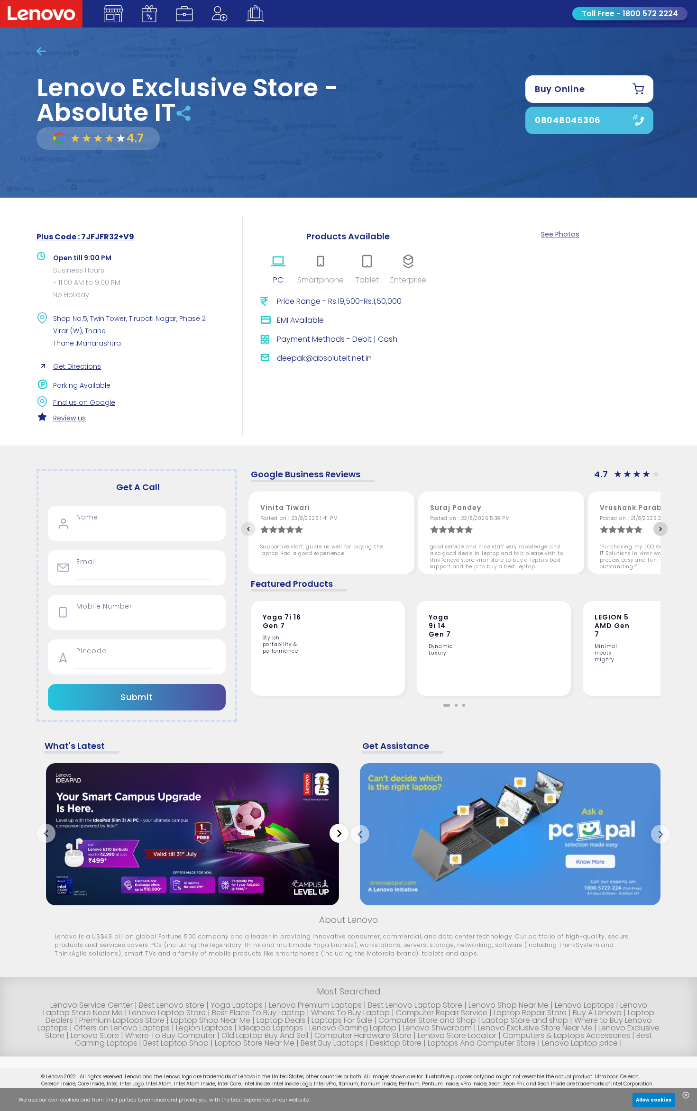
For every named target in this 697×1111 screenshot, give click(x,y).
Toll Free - (630, 13)
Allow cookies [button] (653, 1100)
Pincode (91, 651)
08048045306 (568, 120)
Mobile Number (104, 606)
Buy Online (560, 89)
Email (86, 561)
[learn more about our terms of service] (224, 1102)
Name (87, 517)
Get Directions (77, 366)
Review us (69, 418)
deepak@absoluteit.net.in (324, 358)
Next (660, 529)
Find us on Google (84, 402)
